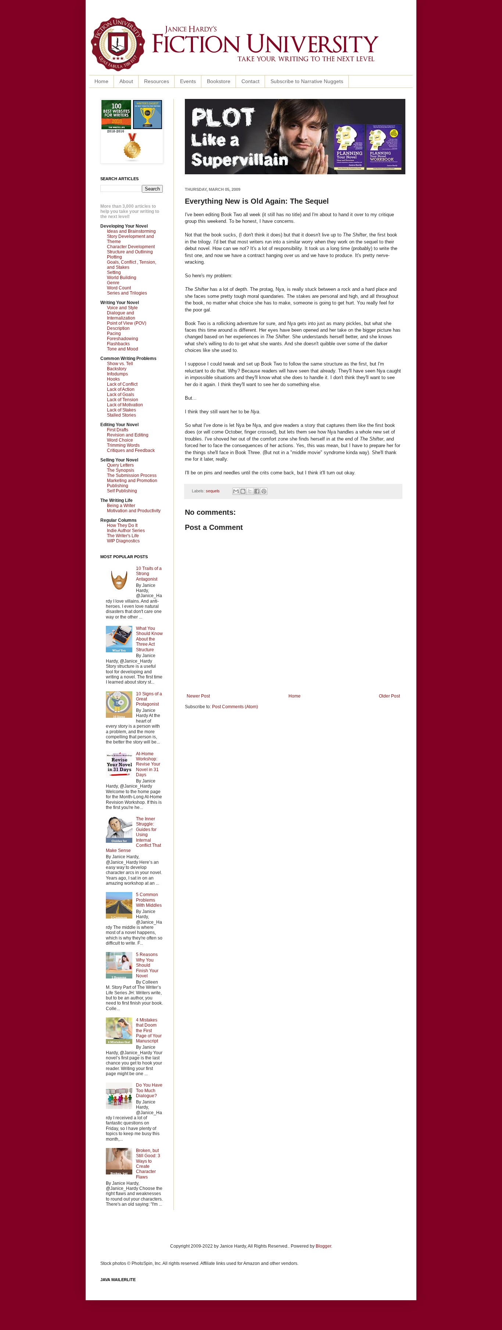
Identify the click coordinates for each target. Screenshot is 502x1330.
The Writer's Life (123, 535)
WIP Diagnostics (123, 540)
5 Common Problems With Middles (149, 900)
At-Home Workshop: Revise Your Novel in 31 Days (148, 764)
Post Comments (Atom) (235, 706)
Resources (156, 81)
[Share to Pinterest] (264, 491)
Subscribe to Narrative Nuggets (306, 81)
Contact (250, 81)
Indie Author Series (126, 530)
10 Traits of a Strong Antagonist (149, 574)
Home (101, 81)
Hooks (113, 379)
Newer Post (198, 696)
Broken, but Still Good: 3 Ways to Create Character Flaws (148, 1164)
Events (188, 81)
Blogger (323, 1246)
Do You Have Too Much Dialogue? (149, 1090)
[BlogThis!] (243, 491)
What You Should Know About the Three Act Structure (149, 639)
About (126, 81)
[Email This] (236, 491)
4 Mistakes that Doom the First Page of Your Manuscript (149, 1030)
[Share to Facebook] (257, 491)
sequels (213, 491)
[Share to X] (250, 491)
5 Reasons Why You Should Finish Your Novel (147, 965)
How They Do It (122, 525)
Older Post (389, 696)
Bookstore (218, 81)
